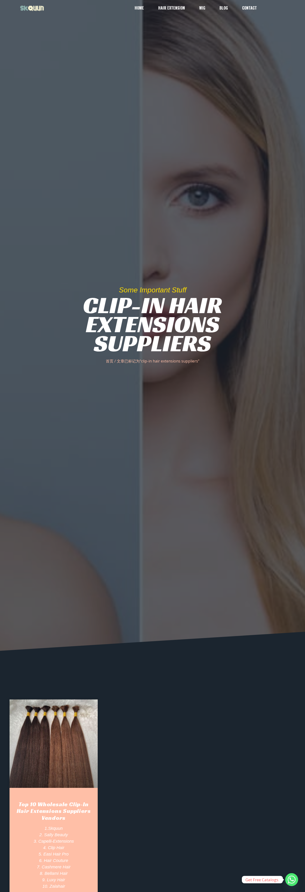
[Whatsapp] (291, 879)
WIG (202, 8)
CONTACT (249, 8)
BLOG (223, 8)
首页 (109, 361)
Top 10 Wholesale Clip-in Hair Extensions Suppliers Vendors (54, 811)
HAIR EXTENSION (171, 8)
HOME (139, 8)
